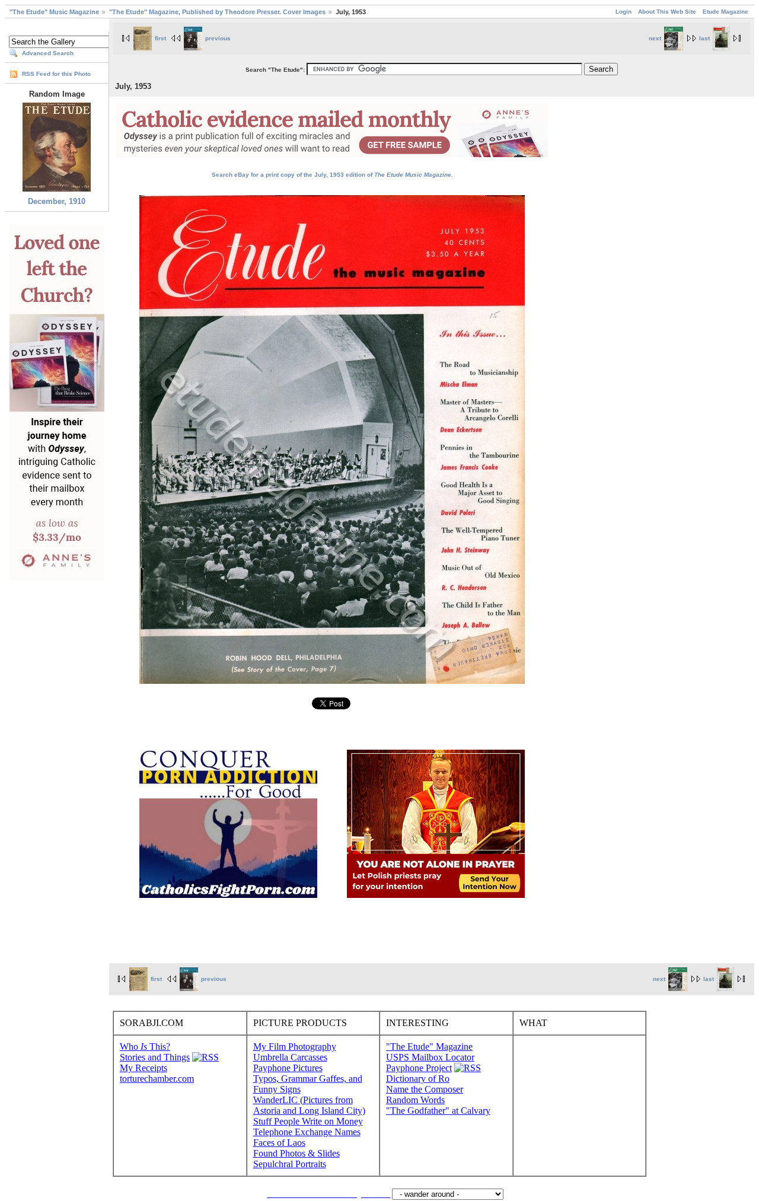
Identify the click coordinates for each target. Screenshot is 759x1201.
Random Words (415, 1100)
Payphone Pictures (288, 1068)
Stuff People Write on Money (308, 1121)
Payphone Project (419, 1068)
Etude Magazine (725, 11)
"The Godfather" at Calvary (438, 1111)
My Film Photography (294, 1046)
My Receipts (143, 1068)
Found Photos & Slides (296, 1153)
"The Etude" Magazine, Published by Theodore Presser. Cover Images (217, 11)
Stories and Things (155, 1057)
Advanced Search (48, 53)
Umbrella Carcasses (290, 1057)
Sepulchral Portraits (289, 1164)
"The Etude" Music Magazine (54, 11)
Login (624, 11)
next (655, 38)
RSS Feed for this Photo (56, 74)
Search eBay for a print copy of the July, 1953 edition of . (332, 174)
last (704, 38)
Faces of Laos (279, 1143)
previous (218, 38)
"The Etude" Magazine (429, 1046)
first (160, 38)
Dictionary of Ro (417, 1078)
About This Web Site (667, 11)
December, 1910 (56, 201)
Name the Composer (424, 1089)
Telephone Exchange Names (307, 1132)
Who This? (145, 1046)
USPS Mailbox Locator (430, 1057)
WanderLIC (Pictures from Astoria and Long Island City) (309, 1105)
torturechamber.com (157, 1078)
